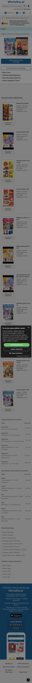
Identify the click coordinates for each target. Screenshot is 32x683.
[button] (16, 353)
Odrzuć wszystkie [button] (16, 349)
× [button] (28, 327)
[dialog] (16, 342)
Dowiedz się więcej (12, 341)
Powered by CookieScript (23, 356)
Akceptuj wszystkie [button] (16, 345)
